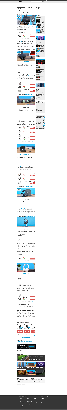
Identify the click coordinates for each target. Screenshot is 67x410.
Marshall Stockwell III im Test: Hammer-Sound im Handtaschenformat (22, 382)
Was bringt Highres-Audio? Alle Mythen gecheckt (40, 102)
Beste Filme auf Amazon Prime (29, 401)
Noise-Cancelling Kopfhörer (22, 402)
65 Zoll (21, 399)
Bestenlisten (22, 0)
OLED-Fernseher (21, 400)
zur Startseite (19, 350)
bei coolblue (20, 332)
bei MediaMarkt (20, 331)
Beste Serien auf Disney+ (29, 402)
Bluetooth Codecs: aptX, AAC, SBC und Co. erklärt (40, 109)
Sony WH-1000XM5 (26, 227)
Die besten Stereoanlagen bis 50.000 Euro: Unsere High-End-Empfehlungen (40, 95)
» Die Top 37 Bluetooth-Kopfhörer (26, 337)
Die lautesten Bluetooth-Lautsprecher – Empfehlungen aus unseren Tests (40, 92)
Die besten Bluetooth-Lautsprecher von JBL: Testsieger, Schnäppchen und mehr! (40, 99)
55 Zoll (20, 399)
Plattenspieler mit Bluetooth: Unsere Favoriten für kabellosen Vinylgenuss (40, 94)
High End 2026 (34, 0)
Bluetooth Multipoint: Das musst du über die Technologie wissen (40, 112)
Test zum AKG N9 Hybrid (28, 302)
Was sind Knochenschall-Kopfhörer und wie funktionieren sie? (40, 104)
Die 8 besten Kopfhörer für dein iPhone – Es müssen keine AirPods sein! (24, 341)
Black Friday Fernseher (22, 403)
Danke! (42, 400)
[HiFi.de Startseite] (20, 2)
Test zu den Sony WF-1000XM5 (28, 94)
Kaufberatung (25, 0)
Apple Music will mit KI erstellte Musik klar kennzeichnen (36, 382)
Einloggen (35, 399)
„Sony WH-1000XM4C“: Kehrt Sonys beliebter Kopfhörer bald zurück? (37, 381)
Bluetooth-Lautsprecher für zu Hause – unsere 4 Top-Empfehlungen (40, 97)
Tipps (41, 403)
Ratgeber (28, 0)
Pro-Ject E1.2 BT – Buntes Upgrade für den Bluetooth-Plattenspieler (37, 379)
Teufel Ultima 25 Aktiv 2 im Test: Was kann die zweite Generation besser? (23, 381)
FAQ (34, 400)
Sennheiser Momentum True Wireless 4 (26, 154)
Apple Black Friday (21, 408)
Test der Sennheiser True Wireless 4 (29, 186)
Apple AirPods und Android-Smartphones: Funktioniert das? (39, 110)
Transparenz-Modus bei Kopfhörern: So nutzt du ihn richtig (40, 107)
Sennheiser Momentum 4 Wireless (22, 208)
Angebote (42, 404)
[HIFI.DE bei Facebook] (47, 0)
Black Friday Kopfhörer (22, 404)
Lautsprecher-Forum (36, 402)
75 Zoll (23, 399)
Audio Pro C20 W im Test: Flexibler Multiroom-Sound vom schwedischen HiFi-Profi (23, 379)
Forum (29, 0)
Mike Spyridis (22, 14)
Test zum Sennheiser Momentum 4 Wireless (30, 216)
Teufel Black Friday (21, 406)
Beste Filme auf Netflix (29, 399)
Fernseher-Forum (35, 401)
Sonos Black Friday (21, 405)
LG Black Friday (21, 407)
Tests (19, 0)
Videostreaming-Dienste (29, 404)
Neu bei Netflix (28, 400)
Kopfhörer (21, 41)
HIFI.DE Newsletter (18, 344)
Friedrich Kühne (19, 14)
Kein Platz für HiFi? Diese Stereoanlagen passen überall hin (40, 91)
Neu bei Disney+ (28, 403)
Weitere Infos (32, 38)
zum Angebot (32, 84)
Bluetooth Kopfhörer (21, 401)
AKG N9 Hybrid (26, 273)
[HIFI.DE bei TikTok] (46, 0)
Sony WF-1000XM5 (26, 61)
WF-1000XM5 (28, 75)
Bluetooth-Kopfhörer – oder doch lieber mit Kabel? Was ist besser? (40, 106)
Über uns (42, 399)
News (23, 0)
